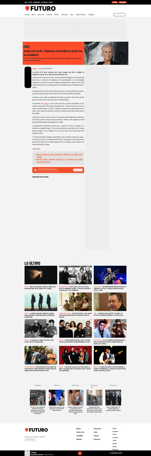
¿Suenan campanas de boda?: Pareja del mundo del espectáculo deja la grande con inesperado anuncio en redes (75, 410)
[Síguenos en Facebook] (115, 8)
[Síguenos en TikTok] (113, 8)
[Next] (87, 453)
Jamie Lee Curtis (36, 149)
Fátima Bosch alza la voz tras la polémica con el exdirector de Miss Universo (56, 408)
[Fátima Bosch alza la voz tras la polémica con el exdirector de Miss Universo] (56, 397)
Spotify (114, 446)
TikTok (114, 434)
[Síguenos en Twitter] (118, 8)
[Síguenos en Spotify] (123, 8)
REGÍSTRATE (123, 2)
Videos (71, 14)
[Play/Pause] (80, 453)
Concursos (91, 14)
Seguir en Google (78, 170)
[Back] (72, 453)
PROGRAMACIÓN (36, 2)
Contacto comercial (30, 439)
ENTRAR (115, 2)
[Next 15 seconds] (83, 453)
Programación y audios (116, 453)
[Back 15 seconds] (76, 453)
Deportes (56, 14)
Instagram (115, 431)
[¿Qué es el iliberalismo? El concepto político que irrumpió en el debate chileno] (113, 397)
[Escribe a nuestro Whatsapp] (125, 8)
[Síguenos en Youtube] (120, 8)
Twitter (114, 440)
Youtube (114, 443)
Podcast (96, 436)
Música (33, 14)
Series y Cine (41, 14)
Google (114, 428)
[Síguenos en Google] (108, 8)
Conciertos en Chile (81, 14)
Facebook (115, 437)
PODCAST (51, 2)
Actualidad (49, 14)
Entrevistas (65, 14)
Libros (96, 432)
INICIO (26, 2)
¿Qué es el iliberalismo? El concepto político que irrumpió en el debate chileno (113, 408)
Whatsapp (115, 449)
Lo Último (27, 14)
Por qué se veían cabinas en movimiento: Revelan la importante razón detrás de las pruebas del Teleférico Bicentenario (38, 410)
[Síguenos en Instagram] (110, 8)
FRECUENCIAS (44, 2)
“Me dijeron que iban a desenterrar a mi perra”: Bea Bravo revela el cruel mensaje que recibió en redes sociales (94, 409)
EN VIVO (30, 2)
